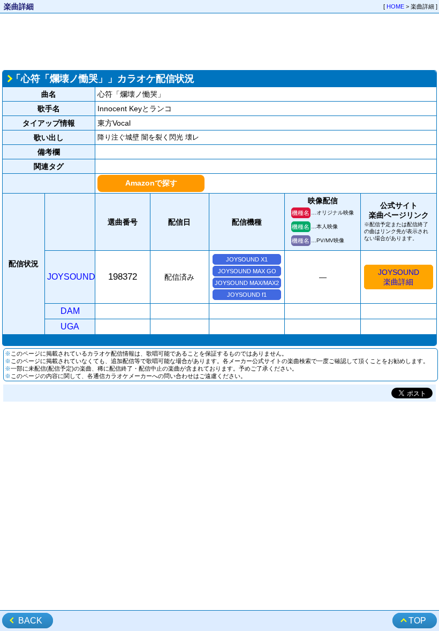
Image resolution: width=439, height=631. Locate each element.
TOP (417, 620)
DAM (70, 311)
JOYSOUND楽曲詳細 (398, 277)
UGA (69, 326)
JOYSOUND (71, 276)
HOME (395, 6)
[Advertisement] (219, 41)
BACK (30, 620)
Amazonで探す (151, 183)
